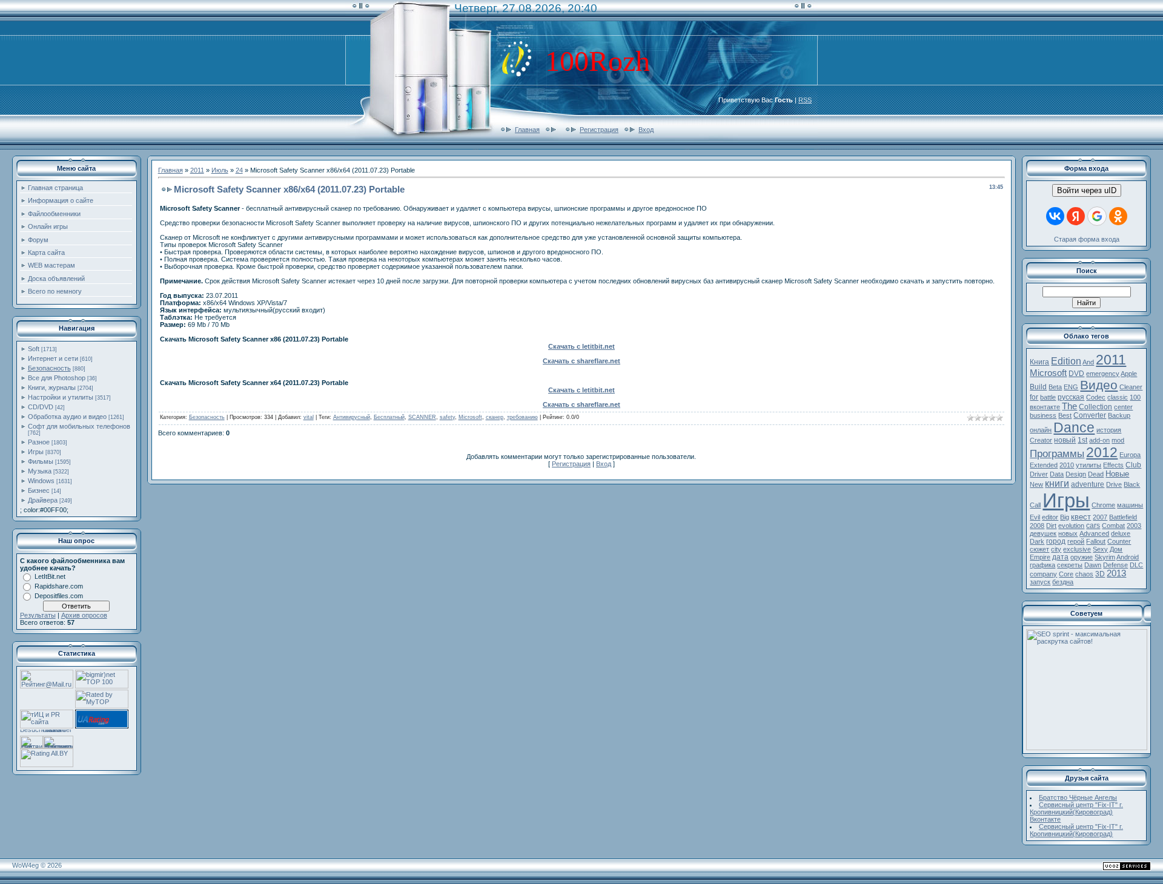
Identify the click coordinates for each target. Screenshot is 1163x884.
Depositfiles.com (59, 595)
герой (1075, 541)
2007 (1100, 517)
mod (1118, 440)
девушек (1043, 533)
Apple (1129, 373)
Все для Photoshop (56, 377)
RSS (805, 100)
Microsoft (470, 417)
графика (1042, 565)
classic (1117, 397)
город (1055, 541)
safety (447, 417)
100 (1135, 397)
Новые (1117, 473)
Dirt (1051, 525)
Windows (41, 480)
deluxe (1120, 533)
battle (1048, 397)
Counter (1119, 541)
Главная (527, 129)
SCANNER (422, 417)
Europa (1130, 454)
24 (239, 170)
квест (1081, 516)
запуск (1040, 581)
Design (1075, 474)
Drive (1114, 484)
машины (1130, 505)
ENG (1071, 387)
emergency (1102, 373)
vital (308, 417)
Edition (1066, 361)
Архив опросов (84, 615)
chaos (1084, 574)
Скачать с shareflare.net (581, 360)
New (1036, 484)
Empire (1040, 557)
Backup (1119, 415)
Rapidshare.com (59, 586)
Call (1035, 505)
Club (1133, 465)
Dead (1096, 474)
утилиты (1088, 465)
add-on (1099, 440)
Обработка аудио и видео (67, 416)
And (1088, 362)
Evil (1035, 517)
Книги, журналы (52, 387)
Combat (1113, 525)
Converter (1089, 415)
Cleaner (1130, 387)
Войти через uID (1086, 190)
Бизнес (39, 490)
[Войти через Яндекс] (1076, 216)
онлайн (1041, 430)
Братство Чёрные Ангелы (1078, 797)
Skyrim (1105, 557)
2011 (197, 170)
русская (1071, 397)
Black (1132, 484)
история (1108, 430)
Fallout (1095, 541)
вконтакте (1045, 407)
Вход (646, 129)
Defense (1115, 565)
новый (1065, 440)
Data (1057, 474)
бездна (1062, 581)
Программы (1057, 453)
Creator (1041, 440)
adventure (1087, 484)
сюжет (1039, 549)
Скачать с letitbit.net (581, 346)
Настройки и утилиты (60, 397)
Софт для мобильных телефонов (79, 426)
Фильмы (40, 461)
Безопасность (49, 368)
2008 (1037, 525)
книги (1057, 483)
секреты (1069, 565)
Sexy (1100, 549)
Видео (1099, 385)
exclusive (1077, 549)
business (1043, 415)
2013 (1116, 573)
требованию (522, 417)
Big (1064, 517)
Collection (1095, 407)
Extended (1044, 465)
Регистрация (599, 129)
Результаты (38, 615)
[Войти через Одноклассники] (1118, 216)
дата (1060, 557)
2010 (1066, 465)
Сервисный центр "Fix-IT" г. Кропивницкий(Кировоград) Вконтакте (1076, 812)
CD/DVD (40, 407)
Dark (1037, 541)
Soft (33, 348)
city (1056, 549)
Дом (1116, 549)
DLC (1136, 565)
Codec (1095, 397)
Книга (1039, 362)
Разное (39, 442)
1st (1082, 440)
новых (1068, 533)
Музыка (39, 471)
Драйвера (43, 500)
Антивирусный (351, 417)
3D (1100, 574)
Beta (1055, 387)
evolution (1071, 525)
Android (1127, 557)
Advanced (1094, 533)
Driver (1039, 474)
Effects (1113, 465)
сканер (494, 417)
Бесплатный (389, 417)
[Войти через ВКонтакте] (1055, 216)
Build (1038, 387)
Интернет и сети (53, 358)
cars (1093, 525)
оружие (1081, 557)
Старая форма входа (1086, 239)
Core (1066, 574)
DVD (1076, 373)
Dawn (1092, 565)
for (1034, 397)
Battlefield (1123, 517)
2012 (1102, 452)
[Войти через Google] (1097, 216)
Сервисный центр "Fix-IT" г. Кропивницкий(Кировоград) (1076, 830)
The (1069, 406)
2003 (1134, 525)
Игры (36, 451)
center (1123, 407)
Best (1065, 415)
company (1043, 574)
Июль (219, 170)
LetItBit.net (50, 576)
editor (1050, 517)
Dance (1074, 427)
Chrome (1103, 505)
